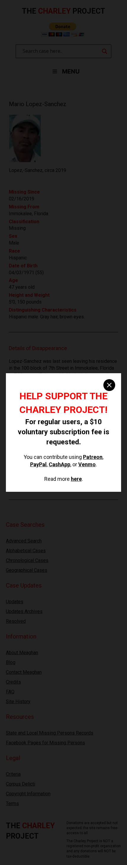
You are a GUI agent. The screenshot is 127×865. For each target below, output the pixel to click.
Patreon (92, 457)
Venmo (87, 464)
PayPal (38, 464)
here (76, 479)
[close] (109, 385)
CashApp (59, 464)
